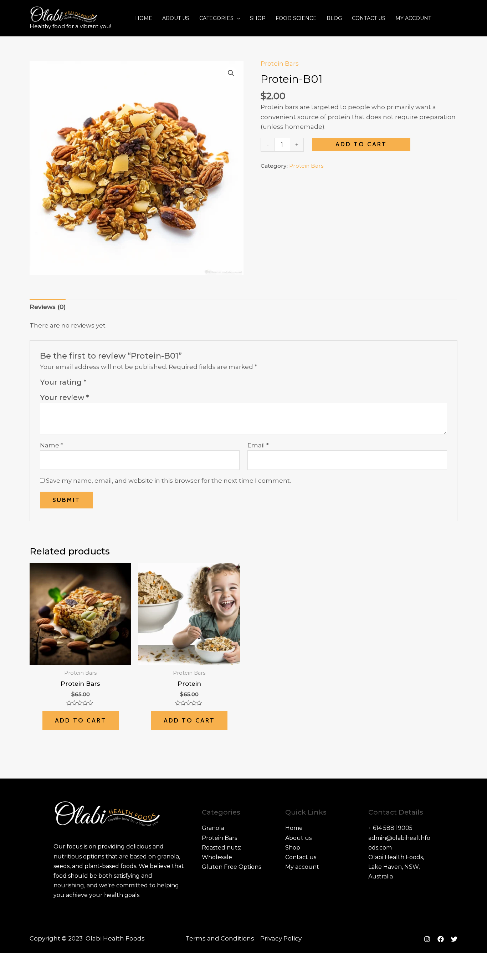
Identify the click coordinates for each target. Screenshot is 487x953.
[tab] (48, 307)
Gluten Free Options (231, 866)
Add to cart (361, 144)
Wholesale (217, 857)
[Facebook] (440, 939)
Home (143, 18)
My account (413, 18)
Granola (213, 828)
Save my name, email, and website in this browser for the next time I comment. (168, 480)
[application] (237, 18)
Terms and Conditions (219, 938)
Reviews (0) (48, 306)
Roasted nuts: (221, 847)
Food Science (296, 18)
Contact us (368, 18)
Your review (64, 397)
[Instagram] (427, 939)
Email (258, 445)
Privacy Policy (281, 938)
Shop (258, 18)
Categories (216, 18)
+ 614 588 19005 (390, 828)
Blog (334, 18)
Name (51, 445)
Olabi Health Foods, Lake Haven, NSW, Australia (396, 867)
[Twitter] (454, 939)
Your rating (63, 381)
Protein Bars (280, 63)
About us (175, 18)
